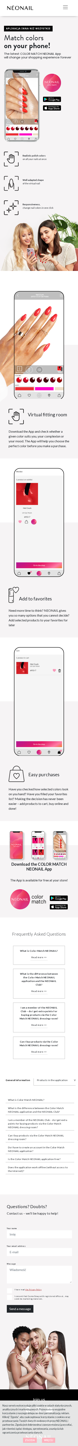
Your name (12, 1228)
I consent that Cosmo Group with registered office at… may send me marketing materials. (41, 1297)
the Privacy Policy (33, 1289)
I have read (28, 1289)
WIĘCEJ (48, 1440)
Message (11, 1264)
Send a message (20, 1309)
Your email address (16, 1246)
